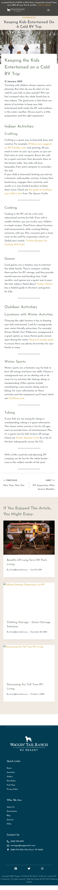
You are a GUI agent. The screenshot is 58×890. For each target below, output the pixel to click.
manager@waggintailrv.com (23, 846)
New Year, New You (13, 483)
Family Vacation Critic (27, 438)
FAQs (9, 824)
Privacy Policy (12, 789)
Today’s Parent (44, 284)
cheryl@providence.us (18, 570)
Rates (9, 768)
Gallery (10, 776)
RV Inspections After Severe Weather (44, 485)
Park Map (11, 785)
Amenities (11, 772)
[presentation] (29, 538)
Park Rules (11, 781)
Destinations (12, 811)
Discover (10, 819)
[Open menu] (48, 10)
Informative (29, 18)
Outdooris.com (16, 398)
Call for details (44, 5)
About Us (10, 807)
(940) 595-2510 (17, 841)
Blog (8, 815)
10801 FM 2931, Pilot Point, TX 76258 (27, 850)
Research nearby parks (41, 340)
